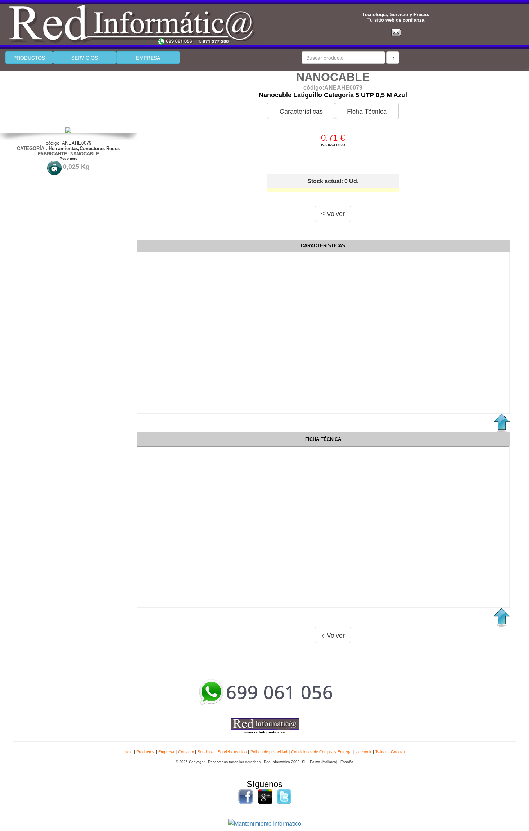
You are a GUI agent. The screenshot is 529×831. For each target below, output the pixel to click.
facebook (363, 752)
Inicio (127, 752)
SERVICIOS (84, 57)
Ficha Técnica (367, 111)
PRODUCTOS (29, 57)
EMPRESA (148, 57)
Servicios (206, 752)
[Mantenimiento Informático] (264, 822)
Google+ (398, 752)
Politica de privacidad (268, 752)
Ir (392, 57)
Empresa (166, 752)
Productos (145, 752)
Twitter (381, 752)
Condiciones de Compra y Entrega (321, 752)
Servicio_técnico (232, 752)
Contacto (186, 752)
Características (301, 111)
